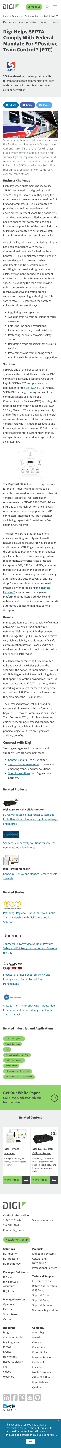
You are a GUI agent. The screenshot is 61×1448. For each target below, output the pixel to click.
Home (6, 16)
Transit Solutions (12, 1044)
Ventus (7, 1319)
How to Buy (10, 1357)
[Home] (11, 7)
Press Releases (41, 1382)
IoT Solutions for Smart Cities (17, 1071)
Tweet (46, 105)
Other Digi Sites (41, 1377)
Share (13, 105)
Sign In (7, 1367)
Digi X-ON (8, 1291)
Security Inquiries (42, 1220)
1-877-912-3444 (12, 1220)
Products (37, 1249)
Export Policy (39, 1352)
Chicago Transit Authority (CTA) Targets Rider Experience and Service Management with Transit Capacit (29, 1010)
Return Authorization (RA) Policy (44, 1288)
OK (30, 1441)
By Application (11, 1259)
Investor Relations (43, 1357)
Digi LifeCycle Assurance (11, 1284)
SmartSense (10, 1314)
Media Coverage (41, 1372)
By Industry (10, 1254)
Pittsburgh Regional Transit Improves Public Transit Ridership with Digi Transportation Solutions (29, 917)
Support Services (42, 1305)
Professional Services (44, 1268)
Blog (6, 1332)
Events (42, 22)
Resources (17, 16)
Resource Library (13, 1362)
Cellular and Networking (39, 1261)
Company (38, 1328)
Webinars (8, 1377)
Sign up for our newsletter (23, 764)
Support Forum (41, 1295)
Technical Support (43, 1276)
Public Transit (11, 1065)
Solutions (9, 1249)
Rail (7, 1049)
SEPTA (18, 149)
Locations (38, 1367)
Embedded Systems (44, 1254)
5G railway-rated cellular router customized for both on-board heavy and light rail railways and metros (30, 819)
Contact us (14, 760)
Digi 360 (7, 1277)
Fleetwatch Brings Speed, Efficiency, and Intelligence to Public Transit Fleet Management (26, 979)
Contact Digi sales (13, 1230)
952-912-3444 (11, 1225)
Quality (36, 1387)
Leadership (38, 1362)
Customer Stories (33, 16)
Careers (36, 1342)
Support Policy (41, 1300)
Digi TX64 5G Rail (35, 388)
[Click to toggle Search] (48, 7)
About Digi (38, 1332)
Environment (39, 1347)
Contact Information (16, 1215)
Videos (7, 1372)
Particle (7, 1309)
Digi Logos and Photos (11, 1345)
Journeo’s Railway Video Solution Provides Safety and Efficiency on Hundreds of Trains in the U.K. (30, 948)
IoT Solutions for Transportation (18, 1076)
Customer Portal (42, 1281)
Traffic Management (14, 1038)
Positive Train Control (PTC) (16, 1055)
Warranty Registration (45, 1310)
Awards (36, 1337)
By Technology (11, 1264)
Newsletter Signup (17, 1240)
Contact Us (34, 7)
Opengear (9, 1304)
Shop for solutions (19, 773)
